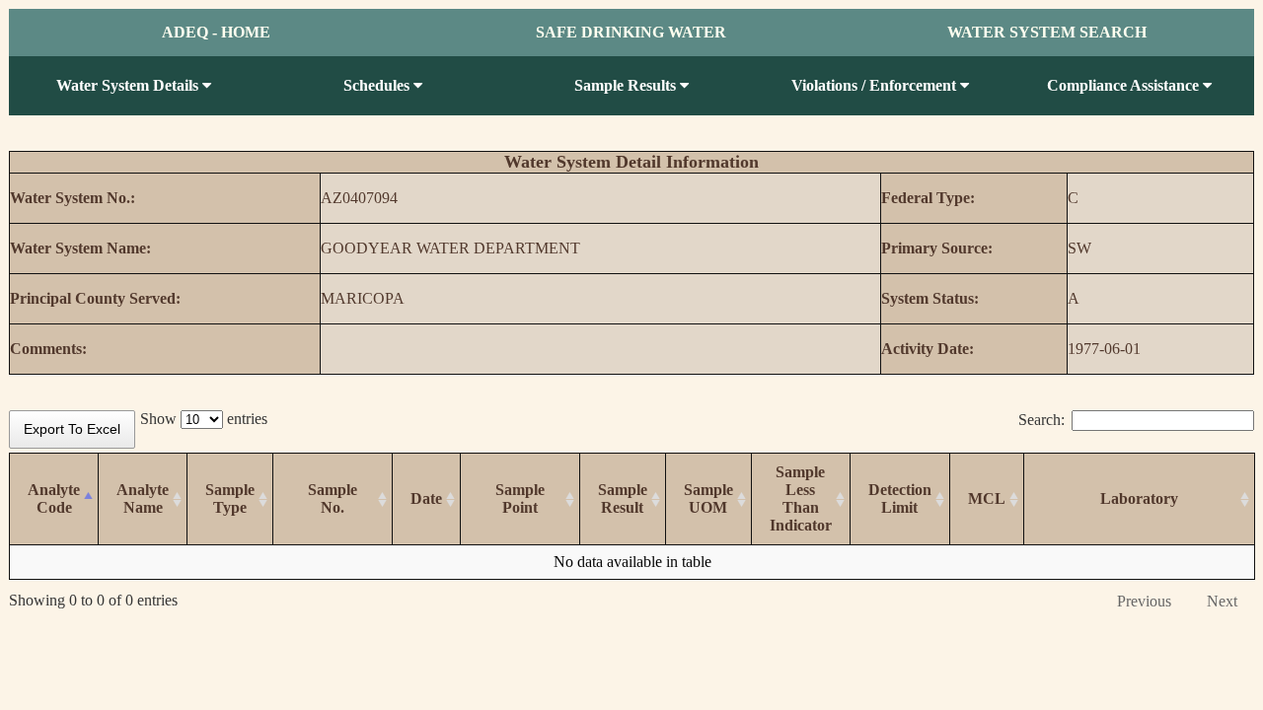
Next (1222, 601)
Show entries (203, 418)
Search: (1041, 419)
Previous (1144, 601)
